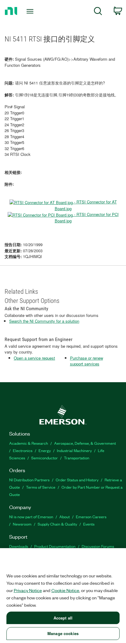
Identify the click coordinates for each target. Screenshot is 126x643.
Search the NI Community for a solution (44, 321)
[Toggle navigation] (31, 11)
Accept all (63, 618)
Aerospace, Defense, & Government (85, 443)
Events (88, 524)
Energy (45, 450)
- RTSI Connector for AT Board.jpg (86, 205)
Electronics (22, 450)
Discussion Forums (98, 546)
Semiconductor (44, 458)
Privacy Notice (28, 590)
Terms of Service (40, 487)
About (64, 516)
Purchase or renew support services (86, 361)
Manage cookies (63, 633)
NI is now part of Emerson (31, 516)
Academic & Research (28, 443)
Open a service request (34, 358)
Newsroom (22, 524)
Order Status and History (77, 480)
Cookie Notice (65, 590)
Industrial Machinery (74, 450)
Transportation (76, 458)
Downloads (18, 546)
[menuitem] (98, 12)
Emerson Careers (91, 516)
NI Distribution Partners (29, 480)
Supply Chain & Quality (57, 524)
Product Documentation (55, 546)
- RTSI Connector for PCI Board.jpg (87, 217)
